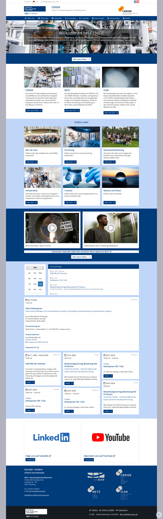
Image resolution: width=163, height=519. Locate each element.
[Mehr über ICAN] (120, 77)
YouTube (88, 459)
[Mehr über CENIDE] (42, 77)
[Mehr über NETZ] (81, 77)
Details (29, 382)
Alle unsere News (80, 59)
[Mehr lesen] (42, 137)
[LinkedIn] (135, 2)
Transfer (85, 18)
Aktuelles (58, 18)
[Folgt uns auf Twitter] (52, 437)
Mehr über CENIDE (33, 110)
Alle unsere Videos (80, 257)
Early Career (99, 18)
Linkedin (29, 459)
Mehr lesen (30, 162)
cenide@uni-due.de (38, 491)
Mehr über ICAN (110, 113)
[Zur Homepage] (35, 10)
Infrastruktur (115, 18)
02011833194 (32, 340)
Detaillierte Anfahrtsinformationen (36, 495)
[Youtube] (138, 2)
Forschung (71, 18)
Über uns (31, 18)
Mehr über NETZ (71, 110)
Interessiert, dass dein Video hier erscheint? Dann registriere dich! (80, 251)
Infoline (95, 510)
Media (127, 18)
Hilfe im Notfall (108, 510)
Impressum (123, 510)
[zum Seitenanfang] (159, 515)
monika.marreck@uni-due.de (38, 342)
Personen (44, 18)
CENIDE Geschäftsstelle (34, 472)
